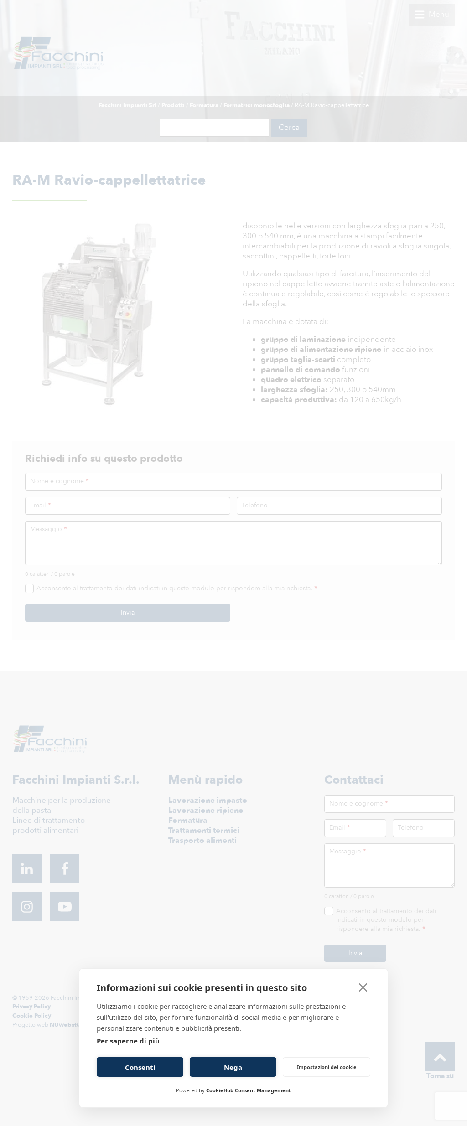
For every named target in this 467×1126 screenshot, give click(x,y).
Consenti (140, 1067)
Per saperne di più (128, 1040)
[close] (363, 987)
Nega (233, 1067)
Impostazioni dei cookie (327, 1067)
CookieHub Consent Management (248, 1090)
